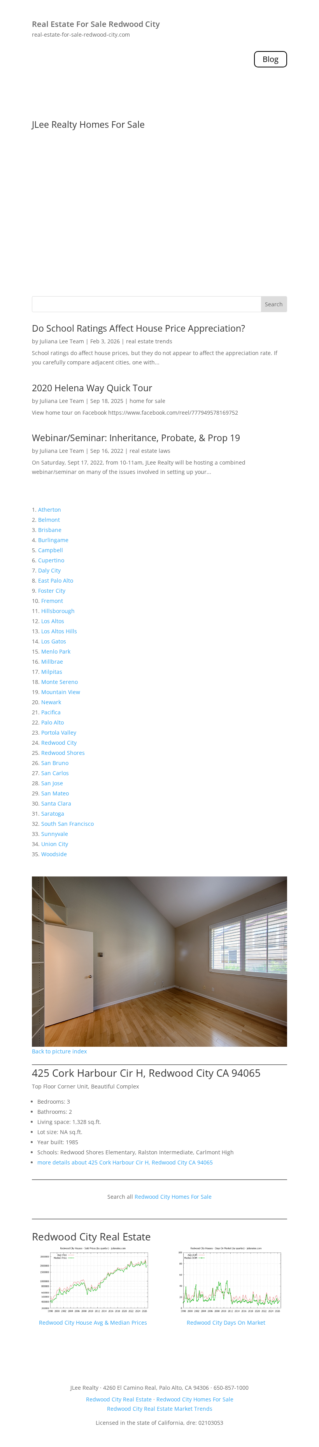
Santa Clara (56, 803)
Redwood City (59, 742)
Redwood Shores (63, 752)
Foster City (51, 590)
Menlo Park (55, 651)
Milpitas (51, 671)
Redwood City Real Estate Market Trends (159, 1408)
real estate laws (150, 450)
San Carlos (55, 773)
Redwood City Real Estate (91, 1237)
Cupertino (51, 560)
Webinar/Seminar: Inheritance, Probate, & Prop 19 (136, 437)
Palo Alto (52, 722)
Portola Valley (58, 732)
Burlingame (53, 540)
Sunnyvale (54, 833)
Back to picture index (59, 1051)
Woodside (54, 854)
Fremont (52, 600)
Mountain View (60, 692)
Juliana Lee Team (62, 341)
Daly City (49, 570)
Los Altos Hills (59, 631)
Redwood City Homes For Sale (173, 1196)
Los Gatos (53, 641)
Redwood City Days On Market (226, 1322)
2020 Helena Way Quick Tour (92, 388)
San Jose (52, 783)
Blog (271, 59)
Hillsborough (58, 611)
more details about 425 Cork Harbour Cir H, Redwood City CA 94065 (125, 1162)
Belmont (49, 519)
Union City (54, 844)
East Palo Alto (55, 580)
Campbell (50, 550)
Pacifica (51, 712)
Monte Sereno (59, 682)
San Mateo (55, 793)
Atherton (49, 509)
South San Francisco (67, 823)
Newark (51, 702)
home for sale (147, 401)
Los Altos (52, 621)
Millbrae (52, 661)
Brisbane (49, 530)
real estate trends (149, 341)
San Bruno (54, 763)
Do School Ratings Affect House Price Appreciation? (138, 328)
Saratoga (52, 813)
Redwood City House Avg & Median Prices (93, 1322)
